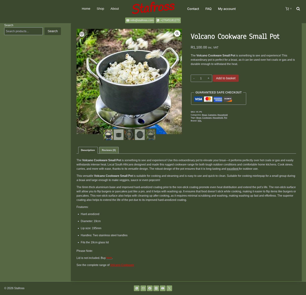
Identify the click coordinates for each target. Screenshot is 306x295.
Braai (204, 115)
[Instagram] (156, 288)
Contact (193, 9)
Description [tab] (88, 150)
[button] (177, 33)
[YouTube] (163, 288)
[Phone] (137, 288)
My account (227, 9)
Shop (100, 8)
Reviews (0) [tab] (109, 150)
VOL (200, 121)
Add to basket (226, 78)
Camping (212, 115)
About (114, 8)
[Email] (143, 288)
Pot (225, 118)
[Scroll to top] (297, 283)
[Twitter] (169, 288)
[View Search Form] (298, 8)
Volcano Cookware (122, 265)
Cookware (207, 118)
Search (8, 25)
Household (222, 115)
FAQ (208, 9)
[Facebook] (150, 288)
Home (86, 8)
